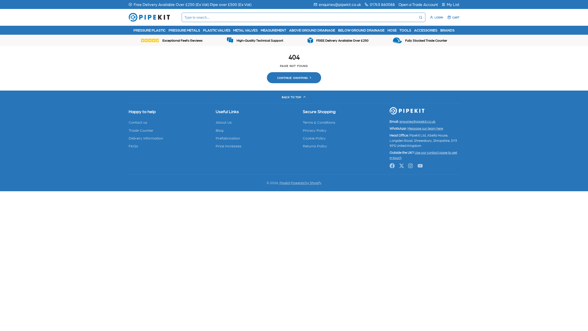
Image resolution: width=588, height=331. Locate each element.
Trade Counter (141, 130)
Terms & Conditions (319, 122)
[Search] (420, 17)
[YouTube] (420, 165)
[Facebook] (392, 165)
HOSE (392, 30)
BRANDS (447, 30)
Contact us (138, 122)
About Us (224, 122)
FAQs (133, 145)
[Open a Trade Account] (418, 4)
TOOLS (405, 30)
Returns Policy (315, 145)
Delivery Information (146, 138)
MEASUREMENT (273, 30)
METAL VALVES (245, 30)
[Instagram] (410, 165)
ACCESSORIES (425, 30)
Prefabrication (228, 138)
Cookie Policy (314, 138)
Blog (219, 130)
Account (436, 17)
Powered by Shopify (306, 183)
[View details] (407, 110)
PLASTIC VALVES (216, 30)
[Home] (149, 17)
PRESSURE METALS (184, 30)
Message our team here (425, 128)
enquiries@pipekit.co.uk (340, 4)
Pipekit (285, 183)
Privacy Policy (315, 130)
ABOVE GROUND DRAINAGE (312, 30)
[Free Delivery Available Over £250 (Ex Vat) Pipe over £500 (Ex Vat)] (190, 4)
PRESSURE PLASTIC (149, 30)
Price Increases (228, 145)
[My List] (450, 4)
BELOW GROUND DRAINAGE (361, 30)
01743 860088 (382, 4)
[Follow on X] (401, 165)
